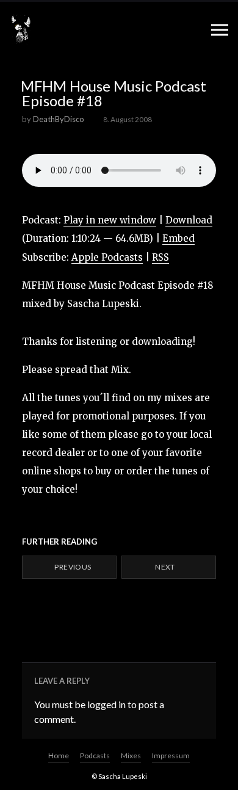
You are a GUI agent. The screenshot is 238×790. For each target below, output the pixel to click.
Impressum (171, 755)
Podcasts (95, 755)
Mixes (131, 755)
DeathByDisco (58, 119)
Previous (72, 566)
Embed (178, 238)
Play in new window (109, 220)
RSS (160, 257)
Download (188, 220)
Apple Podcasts (107, 257)
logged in (106, 704)
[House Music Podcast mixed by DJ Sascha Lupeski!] (21, 29)
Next (165, 566)
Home (58, 755)
